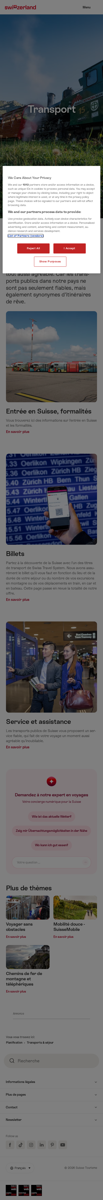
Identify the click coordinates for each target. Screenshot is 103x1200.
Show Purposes (50, 261)
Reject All (33, 248)
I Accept (69, 248)
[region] (52, 219)
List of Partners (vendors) (25, 235)
